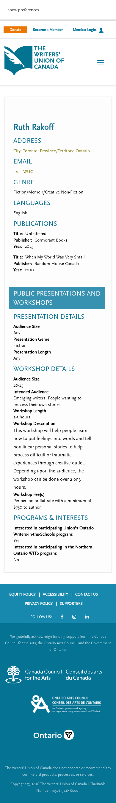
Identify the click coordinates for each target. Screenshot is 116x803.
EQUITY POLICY (22, 594)
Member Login (84, 30)
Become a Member (48, 30)
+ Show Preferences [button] (22, 10)
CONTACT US (86, 594)
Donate (15, 30)
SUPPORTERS (71, 604)
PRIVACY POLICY (39, 604)
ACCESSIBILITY (55, 594)
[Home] (34, 60)
